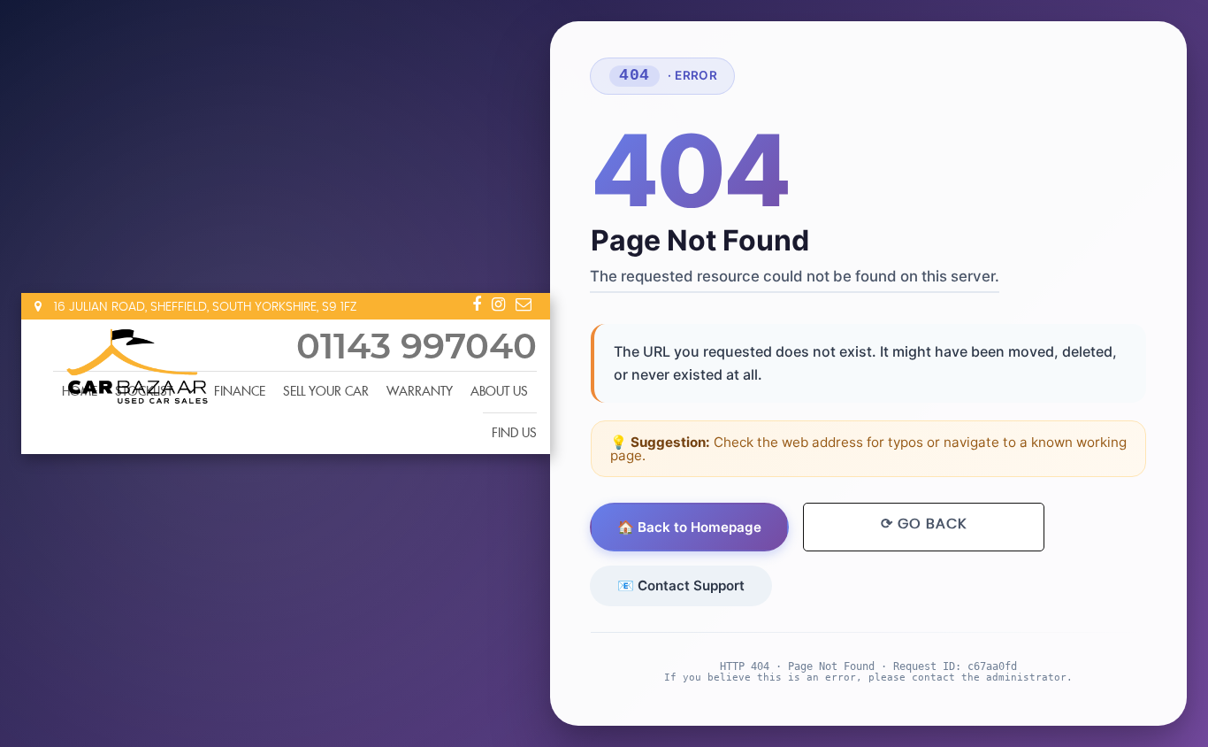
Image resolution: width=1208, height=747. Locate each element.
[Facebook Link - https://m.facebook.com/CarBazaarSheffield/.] (476, 304)
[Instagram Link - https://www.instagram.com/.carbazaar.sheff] (498, 304)
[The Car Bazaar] (136, 364)
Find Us (514, 434)
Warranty (419, 392)
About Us (499, 392)
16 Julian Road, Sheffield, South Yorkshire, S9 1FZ (203, 307)
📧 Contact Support (681, 585)
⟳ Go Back (924, 524)
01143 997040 (416, 348)
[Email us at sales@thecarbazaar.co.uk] (523, 304)
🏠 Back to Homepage (690, 527)
